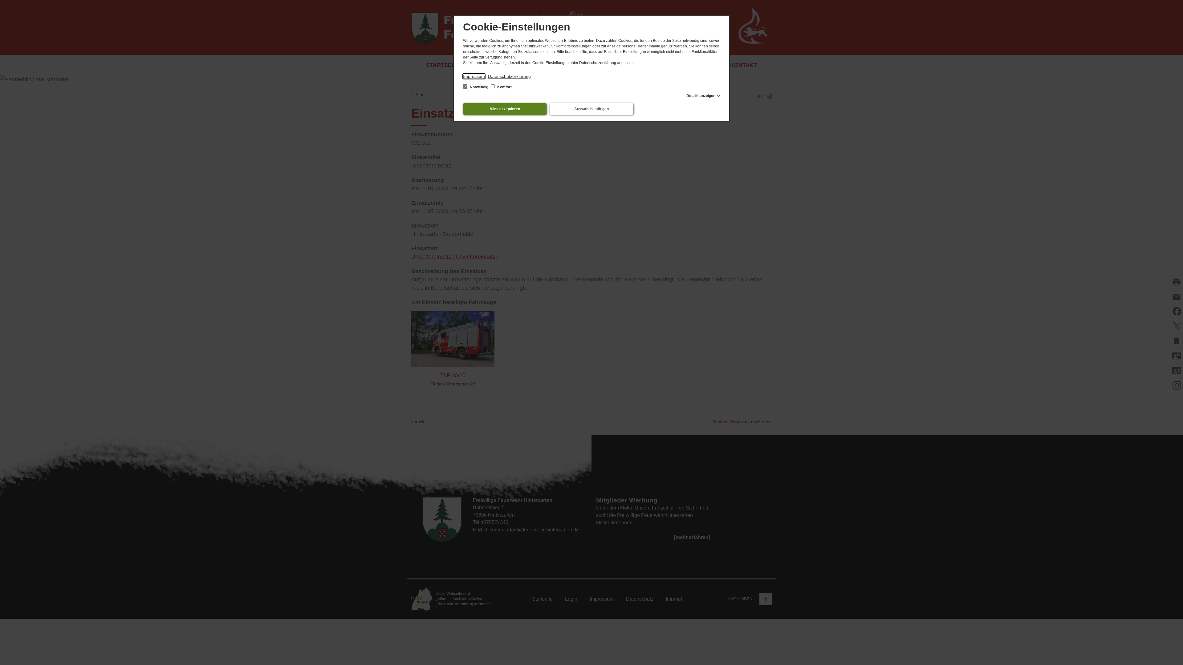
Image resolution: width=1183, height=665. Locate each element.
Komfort (504, 87)
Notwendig (479, 87)
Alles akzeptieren (505, 109)
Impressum (474, 76)
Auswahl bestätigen (591, 109)
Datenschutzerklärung (509, 76)
